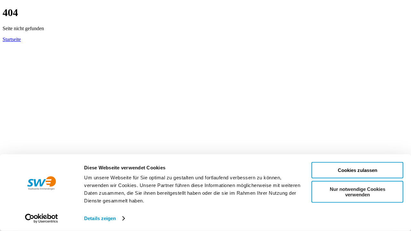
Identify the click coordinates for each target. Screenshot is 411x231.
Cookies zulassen (357, 170)
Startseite (12, 39)
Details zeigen (100, 218)
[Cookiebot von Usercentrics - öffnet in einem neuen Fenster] (41, 218)
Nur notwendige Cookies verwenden (357, 191)
